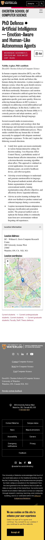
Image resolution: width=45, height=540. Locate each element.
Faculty (13, 320)
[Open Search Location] (42, 3)
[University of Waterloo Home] (9, 3)
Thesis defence (27, 320)
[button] (32, 3)
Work (14, 366)
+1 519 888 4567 (24, 410)
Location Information (13, 227)
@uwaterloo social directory (22, 466)
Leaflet (15, 307)
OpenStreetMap (26, 307)
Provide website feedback (12, 390)
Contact (15, 361)
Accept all (15, 532)
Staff (18, 320)
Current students (8, 315)
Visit (15, 371)
